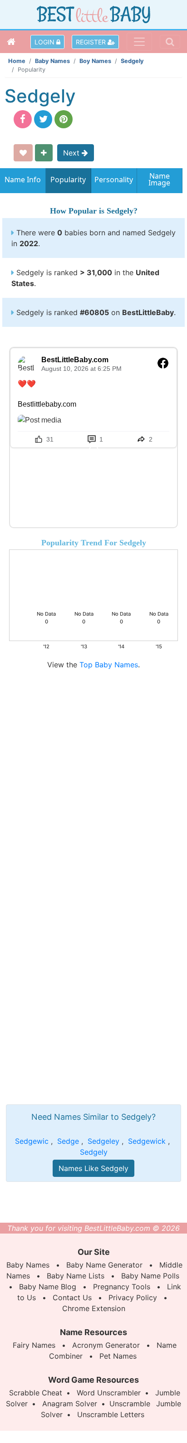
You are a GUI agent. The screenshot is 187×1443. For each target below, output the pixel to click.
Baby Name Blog (47, 1286)
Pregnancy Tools (121, 1286)
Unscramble (129, 1403)
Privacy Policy (132, 1297)
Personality (113, 180)
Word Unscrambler (109, 1392)
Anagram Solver (69, 1403)
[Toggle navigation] (139, 42)
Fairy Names (34, 1345)
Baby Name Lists (75, 1275)
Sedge (68, 1141)
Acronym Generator (106, 1345)
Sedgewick (147, 1141)
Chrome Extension (93, 1308)
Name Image (159, 180)
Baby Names (52, 61)
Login (45, 42)
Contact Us (72, 1297)
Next (72, 152)
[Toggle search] (170, 42)
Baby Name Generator (104, 1264)
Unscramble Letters (110, 1414)
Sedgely (132, 61)
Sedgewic (32, 1141)
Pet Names (118, 1355)
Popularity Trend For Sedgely (93, 543)
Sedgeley (103, 1141)
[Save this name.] (23, 152)
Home (16, 61)
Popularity (68, 180)
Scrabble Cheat (35, 1392)
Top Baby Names (108, 664)
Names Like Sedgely (93, 1168)
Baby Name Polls (150, 1275)
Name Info (23, 180)
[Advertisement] (93, 763)
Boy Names (95, 61)
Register (92, 42)
